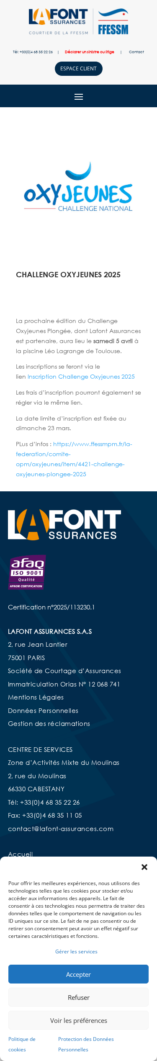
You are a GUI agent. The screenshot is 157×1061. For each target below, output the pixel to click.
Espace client (78, 68)
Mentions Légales (36, 697)
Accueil (20, 854)
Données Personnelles (43, 710)
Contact (136, 51)
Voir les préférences (78, 1020)
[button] (144, 867)
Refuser (79, 997)
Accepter (78, 974)
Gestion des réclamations (49, 723)
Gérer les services (76, 951)
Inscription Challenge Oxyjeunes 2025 (81, 376)
